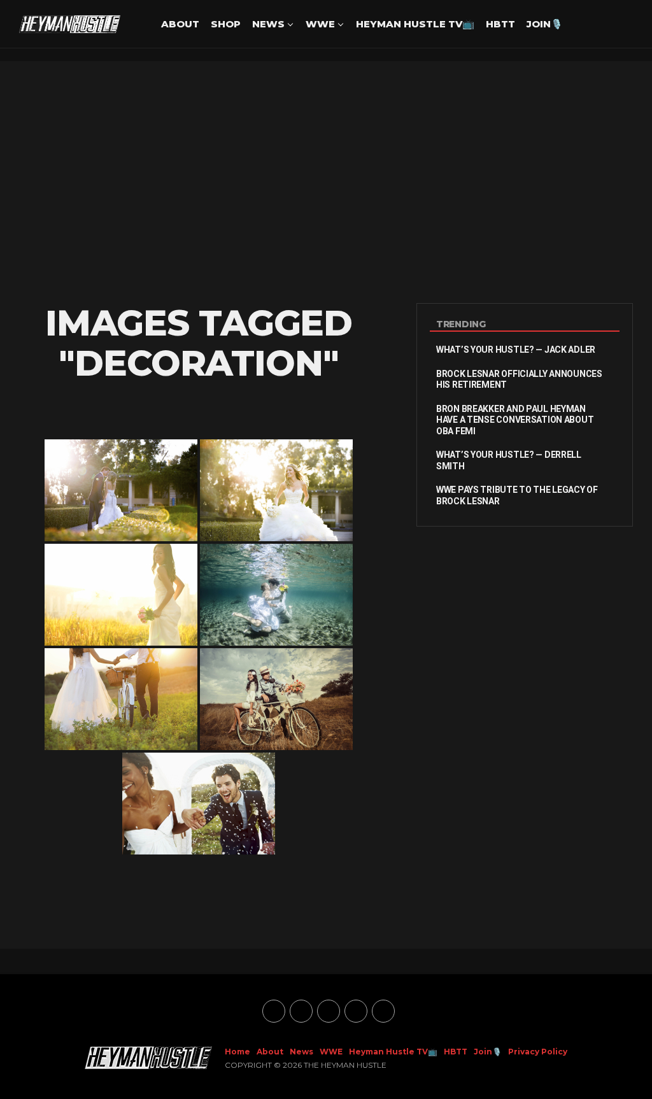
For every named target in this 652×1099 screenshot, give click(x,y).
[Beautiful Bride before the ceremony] (276, 490)
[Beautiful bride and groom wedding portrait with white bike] (121, 699)
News (268, 24)
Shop (226, 24)
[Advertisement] (326, 182)
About (180, 24)
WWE (320, 24)
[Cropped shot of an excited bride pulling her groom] (198, 803)
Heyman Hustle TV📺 (415, 24)
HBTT (500, 24)
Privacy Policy (537, 1051)
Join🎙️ (545, 24)
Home (237, 1051)
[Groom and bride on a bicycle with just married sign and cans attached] (276, 699)
